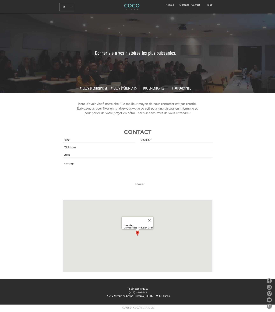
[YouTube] (269, 299)
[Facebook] (269, 280)
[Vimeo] (269, 293)
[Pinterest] (269, 306)
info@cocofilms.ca (138, 289)
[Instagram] (269, 287)
